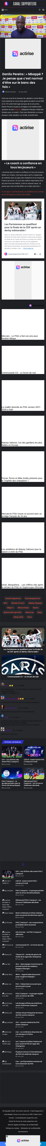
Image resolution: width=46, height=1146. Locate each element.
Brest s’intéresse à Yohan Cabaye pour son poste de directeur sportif (29, 914)
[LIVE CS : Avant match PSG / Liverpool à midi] (34, 752)
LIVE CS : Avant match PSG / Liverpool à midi (34, 761)
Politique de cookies (12, 1128)
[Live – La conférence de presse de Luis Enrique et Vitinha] (8, 1035)
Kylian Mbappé (36, 603)
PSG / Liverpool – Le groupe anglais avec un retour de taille (29, 995)
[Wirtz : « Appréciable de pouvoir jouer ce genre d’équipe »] (8, 977)
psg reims (19, 617)
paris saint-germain (13, 612)
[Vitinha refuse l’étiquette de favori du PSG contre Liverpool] (8, 1016)
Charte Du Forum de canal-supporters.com (23, 1121)
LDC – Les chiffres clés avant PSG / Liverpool (10, 761)
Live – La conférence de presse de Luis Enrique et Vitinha (29, 1033)
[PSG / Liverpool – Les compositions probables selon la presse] (8, 925)
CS (6, 603)
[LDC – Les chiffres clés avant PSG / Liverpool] (12, 752)
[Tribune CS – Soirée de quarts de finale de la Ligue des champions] (8, 957)
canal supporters (14, 598)
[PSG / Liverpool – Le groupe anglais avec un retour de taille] (8, 997)
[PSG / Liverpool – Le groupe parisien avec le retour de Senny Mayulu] (12, 773)
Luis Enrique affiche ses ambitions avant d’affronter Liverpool (29, 1004)
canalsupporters (33, 598)
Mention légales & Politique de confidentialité (23, 1125)
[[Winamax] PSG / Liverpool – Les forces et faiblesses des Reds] (34, 773)
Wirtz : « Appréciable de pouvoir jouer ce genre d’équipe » (28, 975)
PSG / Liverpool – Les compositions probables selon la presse (29, 923)
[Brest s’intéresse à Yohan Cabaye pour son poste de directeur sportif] (8, 916)
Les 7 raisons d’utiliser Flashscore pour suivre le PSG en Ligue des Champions (29, 1043)
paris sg (30, 612)
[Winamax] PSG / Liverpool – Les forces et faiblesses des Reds (33, 783)
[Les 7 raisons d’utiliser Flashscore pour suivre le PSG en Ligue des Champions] (8, 1044)
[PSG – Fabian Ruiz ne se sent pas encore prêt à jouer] (8, 987)
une (30, 617)
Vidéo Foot (37, 1114)
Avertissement (23, 1131)
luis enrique (24, 608)
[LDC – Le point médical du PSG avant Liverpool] (8, 1025)
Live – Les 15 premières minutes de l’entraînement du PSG (29, 1062)
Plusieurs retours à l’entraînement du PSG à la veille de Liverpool (29, 1053)
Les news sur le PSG (26, 1114)
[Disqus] (23, 709)
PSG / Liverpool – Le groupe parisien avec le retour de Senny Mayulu (11, 783)
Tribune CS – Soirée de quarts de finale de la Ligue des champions (28, 955)
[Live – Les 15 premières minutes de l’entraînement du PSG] (8, 1064)
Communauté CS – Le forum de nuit (29, 945)
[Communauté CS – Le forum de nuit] (8, 948)
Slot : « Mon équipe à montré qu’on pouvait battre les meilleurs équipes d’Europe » (29, 966)
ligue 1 (11, 608)
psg (40, 612)
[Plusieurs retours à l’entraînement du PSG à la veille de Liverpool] (8, 1055)
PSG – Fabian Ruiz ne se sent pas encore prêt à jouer (28, 985)
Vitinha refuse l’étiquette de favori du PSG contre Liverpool (29, 1014)
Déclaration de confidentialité (30, 1128)
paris (36, 608)
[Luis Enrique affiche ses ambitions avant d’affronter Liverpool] (8, 1006)
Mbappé (17, 109)
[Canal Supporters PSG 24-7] (23, 3)
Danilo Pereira (18, 603)
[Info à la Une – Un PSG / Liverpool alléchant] (8, 936)
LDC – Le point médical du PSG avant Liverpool (27, 1023)
